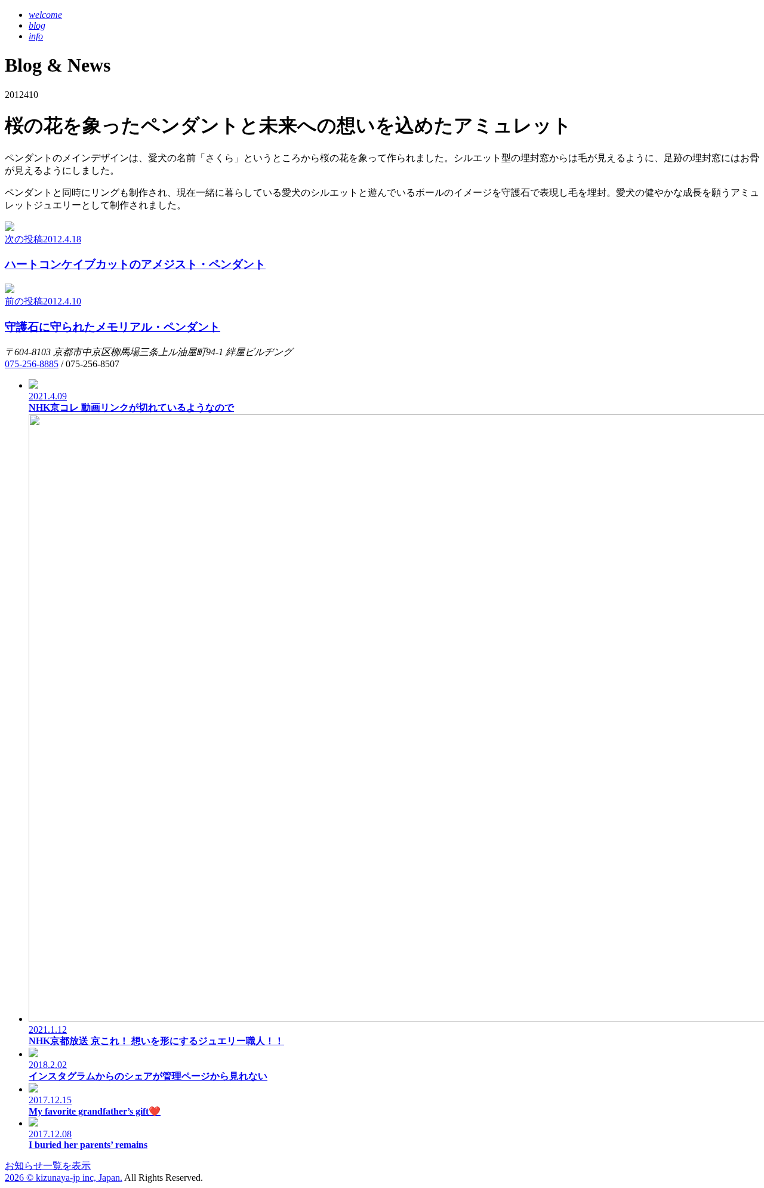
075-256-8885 (31, 364)
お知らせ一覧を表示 (48, 1166)
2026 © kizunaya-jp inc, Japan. (63, 1177)
